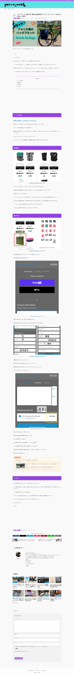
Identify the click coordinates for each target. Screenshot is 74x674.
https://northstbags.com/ (36, 183)
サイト (15, 642)
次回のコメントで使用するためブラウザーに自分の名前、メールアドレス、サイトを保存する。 (31, 646)
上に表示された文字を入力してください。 (21, 651)
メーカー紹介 (20, 80)
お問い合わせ (31, 670)
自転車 (15, 18)
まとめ (18, 86)
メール (16, 638)
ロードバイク (32, 18)
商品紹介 (19, 82)
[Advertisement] (37, 100)
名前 (15, 633)
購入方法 (19, 84)
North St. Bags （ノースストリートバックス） (25, 120)
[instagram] (28, 565)
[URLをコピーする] (58, 536)
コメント (16, 619)
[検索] (69, 0)
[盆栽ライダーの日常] (15, 4)
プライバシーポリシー (37, 670)
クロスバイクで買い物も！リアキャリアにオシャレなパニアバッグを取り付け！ (41, 464)
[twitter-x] (26, 565)
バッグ (28, 18)
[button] (16, 536)
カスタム (18, 18)
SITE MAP (43, 670)
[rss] (67, 0)
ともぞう (18, 558)
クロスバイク (24, 18)
